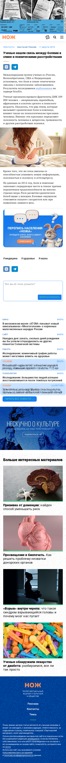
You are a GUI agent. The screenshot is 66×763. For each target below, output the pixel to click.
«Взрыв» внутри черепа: (29, 612)
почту (8, 747)
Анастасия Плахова (27, 47)
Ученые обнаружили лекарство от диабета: (28, 665)
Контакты (33, 709)
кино (5, 319)
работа (6, 349)
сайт (5, 334)
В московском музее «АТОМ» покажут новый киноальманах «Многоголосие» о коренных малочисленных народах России (31, 326)
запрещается (33, 739)
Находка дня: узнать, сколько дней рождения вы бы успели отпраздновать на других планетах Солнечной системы (31, 341)
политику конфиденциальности (18, 755)
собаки (7, 385)
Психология (9, 373)
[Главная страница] (9, 37)
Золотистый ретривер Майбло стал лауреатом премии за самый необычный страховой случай (32, 391)
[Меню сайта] (61, 37)
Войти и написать (50, 297)
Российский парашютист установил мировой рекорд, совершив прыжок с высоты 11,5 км (30, 367)
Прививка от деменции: (27, 507)
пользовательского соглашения (18, 753)
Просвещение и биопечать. (27, 558)
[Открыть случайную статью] (47, 37)
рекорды (7, 361)
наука (44, 258)
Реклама (33, 703)
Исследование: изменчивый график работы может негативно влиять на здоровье (30, 355)
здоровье (29, 258)
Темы (33, 714)
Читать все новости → (19, 398)
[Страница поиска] (54, 37)
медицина (9, 47)
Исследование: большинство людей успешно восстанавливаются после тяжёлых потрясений (32, 379)
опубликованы (44, 88)
